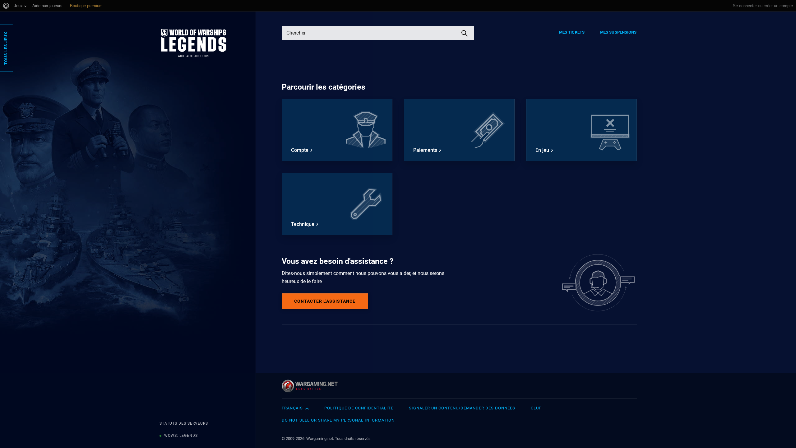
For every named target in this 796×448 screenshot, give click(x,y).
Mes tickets (572, 32)
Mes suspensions (618, 32)
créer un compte (778, 5)
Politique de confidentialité (358, 408)
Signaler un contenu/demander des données (462, 408)
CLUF (536, 408)
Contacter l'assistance (324, 301)
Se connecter (745, 5)
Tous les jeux (5, 48)
